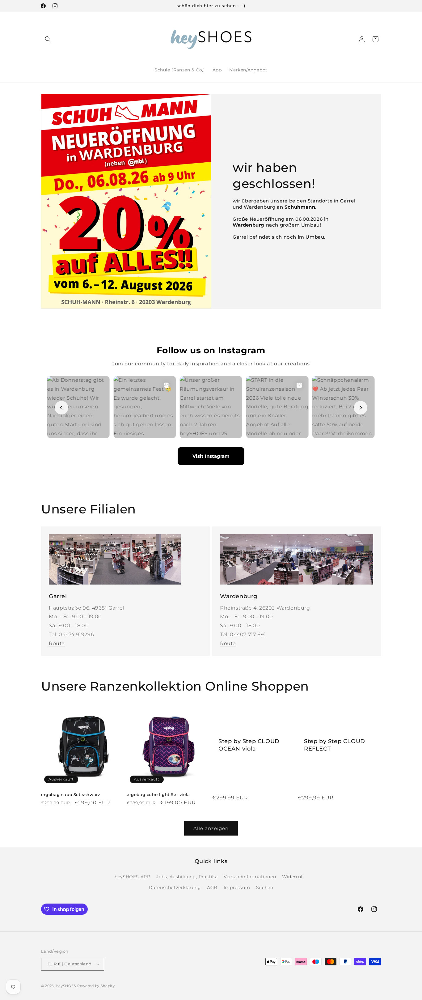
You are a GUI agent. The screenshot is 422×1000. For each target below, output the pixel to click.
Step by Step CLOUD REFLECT (334, 745)
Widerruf (292, 876)
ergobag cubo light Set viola (158, 794)
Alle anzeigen (211, 828)
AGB (212, 887)
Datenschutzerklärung (175, 887)
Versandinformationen (250, 876)
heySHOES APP (132, 876)
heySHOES (66, 986)
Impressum (237, 887)
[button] (48, 39)
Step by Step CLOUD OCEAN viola (249, 745)
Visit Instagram (211, 456)
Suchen (264, 887)
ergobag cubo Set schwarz (70, 794)
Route (57, 643)
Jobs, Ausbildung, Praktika (187, 876)
